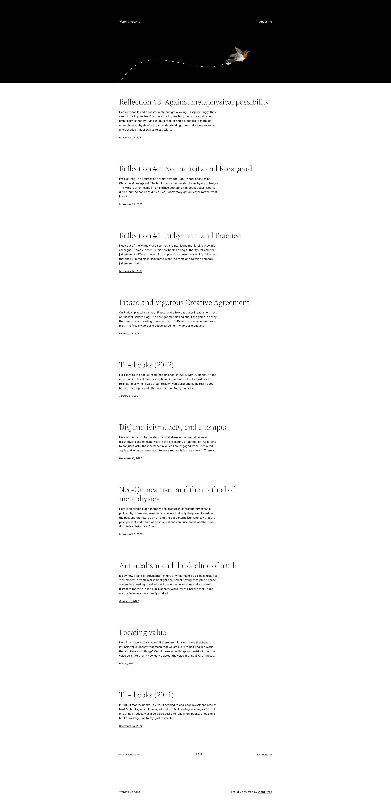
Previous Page (129, 754)
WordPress (265, 791)
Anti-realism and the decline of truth (178, 565)
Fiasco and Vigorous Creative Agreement (184, 302)
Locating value (142, 632)
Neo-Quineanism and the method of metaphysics (176, 494)
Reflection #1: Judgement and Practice (180, 235)
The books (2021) (146, 694)
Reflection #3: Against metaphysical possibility (194, 101)
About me (265, 21)
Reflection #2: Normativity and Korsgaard (185, 168)
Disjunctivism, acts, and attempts (172, 427)
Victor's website (129, 21)
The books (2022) (146, 364)
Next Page (264, 754)
